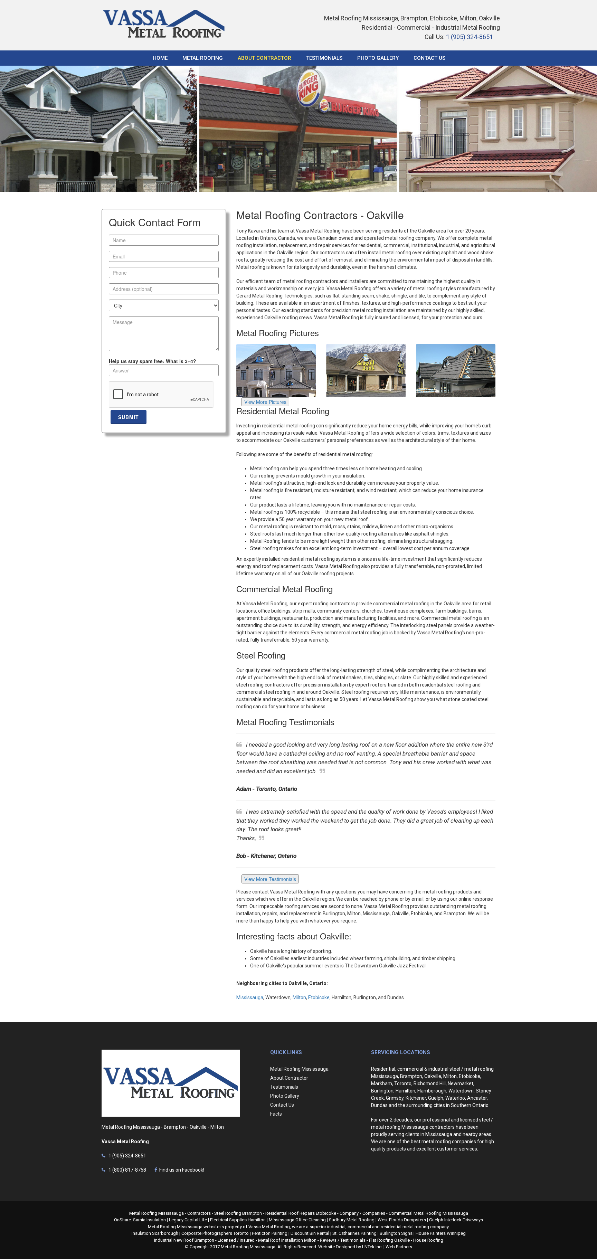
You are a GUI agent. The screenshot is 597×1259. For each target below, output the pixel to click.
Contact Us (429, 58)
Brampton (411, 1076)
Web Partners (399, 1246)
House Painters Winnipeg (441, 1233)
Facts (276, 1114)
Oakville (432, 1076)
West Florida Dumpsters (402, 1219)
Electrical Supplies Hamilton (238, 1219)
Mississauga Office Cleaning (297, 1219)
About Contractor (264, 58)
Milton (299, 997)
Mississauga (249, 997)
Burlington (382, 1091)
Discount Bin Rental (310, 1233)
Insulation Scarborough (155, 1233)
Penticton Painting (269, 1233)
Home (160, 58)
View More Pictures (265, 401)
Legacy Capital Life (188, 1219)
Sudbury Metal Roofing (352, 1219)
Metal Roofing (202, 58)
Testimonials (324, 58)
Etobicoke (319, 997)
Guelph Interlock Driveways (456, 1219)
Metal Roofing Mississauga (299, 1069)
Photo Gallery (378, 58)
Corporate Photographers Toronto (215, 1233)
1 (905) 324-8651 (469, 36)
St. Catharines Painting (354, 1233)
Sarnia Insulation (149, 1219)
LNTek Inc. (372, 1246)
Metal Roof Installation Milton (287, 1240)
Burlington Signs (396, 1233)
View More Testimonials (270, 878)
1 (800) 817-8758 (126, 1170)
